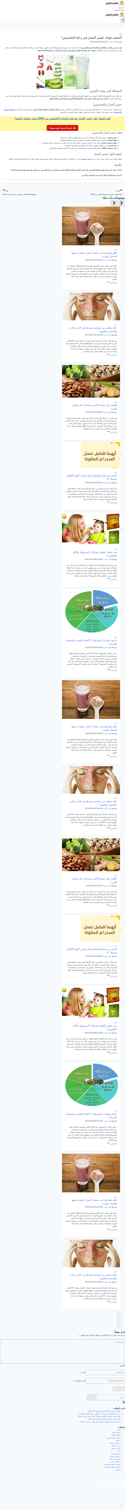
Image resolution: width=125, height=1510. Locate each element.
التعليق (122, 1366)
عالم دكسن (112, 42)
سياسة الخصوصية (119, 1487)
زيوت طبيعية (115, 1446)
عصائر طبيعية (86, 159)
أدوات (118, 1430)
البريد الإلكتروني (79, 1381)
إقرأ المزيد (112, 283)
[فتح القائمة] (123, 20)
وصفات (117, 1470)
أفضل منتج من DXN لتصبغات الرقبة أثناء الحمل (103, 1411)
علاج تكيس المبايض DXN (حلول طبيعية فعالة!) (104, 1419)
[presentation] (91, 226)
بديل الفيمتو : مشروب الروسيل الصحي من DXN (106, 191)
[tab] (118, 1314)
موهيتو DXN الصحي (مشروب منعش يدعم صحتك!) (19, 191)
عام (120, 34)
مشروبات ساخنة (114, 1459)
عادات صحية (115, 1448)
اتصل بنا (108, 1487)
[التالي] (114, 203)
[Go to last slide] (121, 203)
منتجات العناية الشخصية (112, 1464)
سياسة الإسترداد (98, 1487)
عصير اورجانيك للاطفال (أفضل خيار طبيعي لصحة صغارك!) (100, 1422)
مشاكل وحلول (115, 1456)
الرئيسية (121, 8)
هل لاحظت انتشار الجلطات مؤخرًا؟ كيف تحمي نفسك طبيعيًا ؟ (98, 1416)
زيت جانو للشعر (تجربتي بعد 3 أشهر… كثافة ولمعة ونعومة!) (99, 1414)
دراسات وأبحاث (114, 1443)
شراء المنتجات (119, 10)
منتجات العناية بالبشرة (112, 1467)
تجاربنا (118, 1440)
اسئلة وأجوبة (115, 1435)
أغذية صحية (116, 1432)
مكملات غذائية (115, 1462)
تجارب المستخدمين (113, 1438)
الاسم (82, 1372)
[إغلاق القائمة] (124, 1501)
